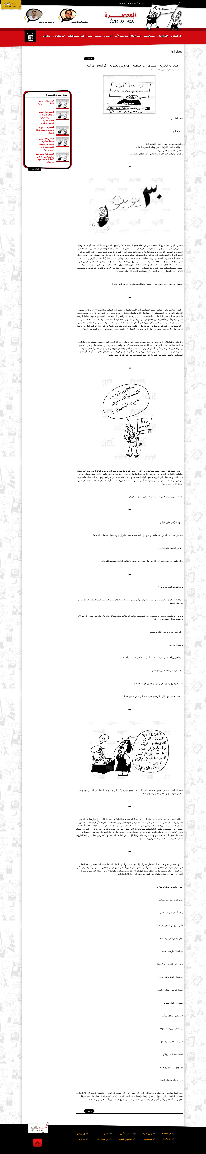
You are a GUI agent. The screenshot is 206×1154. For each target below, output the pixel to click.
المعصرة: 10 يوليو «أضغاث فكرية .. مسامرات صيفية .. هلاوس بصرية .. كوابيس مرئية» (46, 144)
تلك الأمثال (163, 36)
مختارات (47, 36)
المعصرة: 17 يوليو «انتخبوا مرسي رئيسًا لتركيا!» (45, 130)
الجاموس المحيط (103, 36)
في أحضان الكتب (76, 36)
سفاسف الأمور (121, 36)
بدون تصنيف (149, 36)
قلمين (90, 36)
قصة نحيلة (136, 36)
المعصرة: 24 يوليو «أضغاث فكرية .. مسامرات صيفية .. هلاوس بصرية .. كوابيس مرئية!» (46, 117)
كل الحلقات (175, 36)
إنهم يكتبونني (59, 36)
